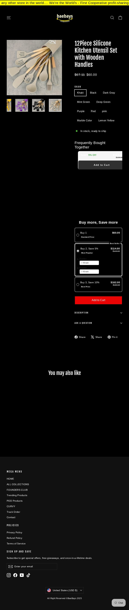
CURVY (11, 506)
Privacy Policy (14, 532)
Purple (80, 111)
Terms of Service (16, 543)
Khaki (80, 92)
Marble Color (84, 120)
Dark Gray (109, 92)
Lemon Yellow (106, 120)
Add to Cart (102, 165)
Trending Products (17, 495)
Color (78, 87)
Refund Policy (14, 538)
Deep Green (103, 101)
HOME (10, 478)
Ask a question (83, 323)
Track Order (13, 512)
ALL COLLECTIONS (18, 484)
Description (82, 312)
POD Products (15, 500)
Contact (11, 517)
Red (93, 111)
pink (104, 111)
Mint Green (83, 101)
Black (93, 92)
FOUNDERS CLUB (17, 490)
